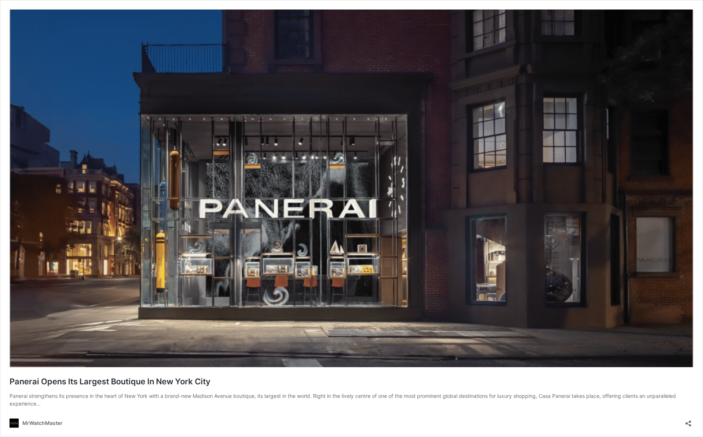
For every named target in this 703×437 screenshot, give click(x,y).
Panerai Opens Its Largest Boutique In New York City (110, 381)
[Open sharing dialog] (688, 421)
